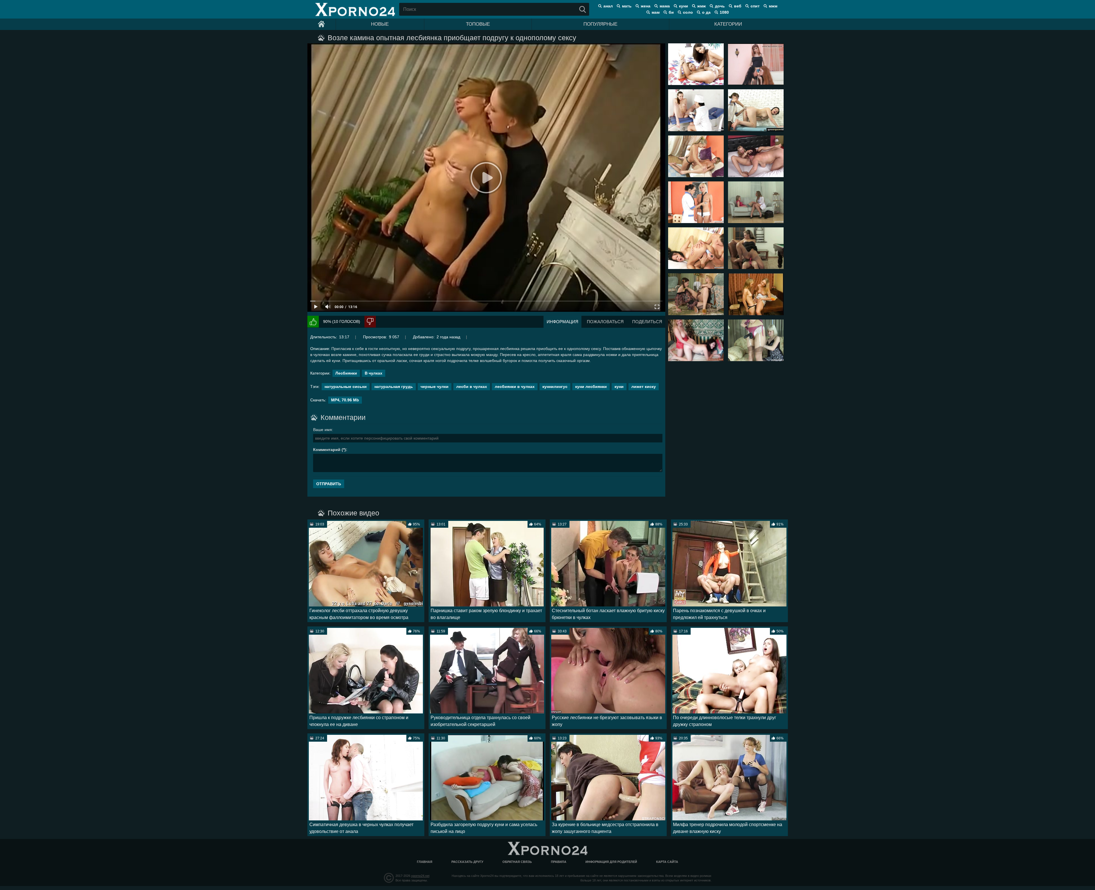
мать (627, 6)
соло (688, 12)
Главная (424, 861)
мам (656, 12)
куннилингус (554, 386)
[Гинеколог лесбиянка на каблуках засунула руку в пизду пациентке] (756, 110)
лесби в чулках (471, 386)
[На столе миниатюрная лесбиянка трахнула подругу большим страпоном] (756, 294)
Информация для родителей (611, 861)
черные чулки (435, 386)
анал (608, 6)
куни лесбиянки (591, 386)
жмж (701, 6)
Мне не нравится (370, 321)
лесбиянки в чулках (515, 386)
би (671, 12)
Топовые (478, 24)
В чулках (373, 373)
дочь (720, 6)
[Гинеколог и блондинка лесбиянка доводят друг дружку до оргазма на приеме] (696, 202)
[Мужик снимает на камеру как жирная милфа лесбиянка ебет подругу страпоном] (696, 340)
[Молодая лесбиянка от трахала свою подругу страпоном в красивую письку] (696, 156)
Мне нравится (313, 321)
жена (645, 6)
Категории (728, 24)
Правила (558, 861)
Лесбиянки (346, 373)
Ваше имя (322, 429)
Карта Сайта (667, 861)
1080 (724, 12)
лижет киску (643, 386)
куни (683, 6)
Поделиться (647, 321)
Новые (380, 24)
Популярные (600, 24)
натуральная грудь (393, 386)
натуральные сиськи (346, 386)
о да (706, 12)
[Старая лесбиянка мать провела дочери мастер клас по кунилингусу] (756, 156)
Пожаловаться (605, 321)
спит (755, 6)
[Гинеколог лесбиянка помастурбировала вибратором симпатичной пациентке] (696, 248)
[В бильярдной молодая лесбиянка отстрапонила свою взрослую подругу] (756, 248)
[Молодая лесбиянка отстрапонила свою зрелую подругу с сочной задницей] (696, 294)
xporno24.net (420, 875)
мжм (773, 6)
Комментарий (326, 449)
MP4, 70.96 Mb (345, 400)
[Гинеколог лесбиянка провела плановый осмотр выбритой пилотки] (696, 110)
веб (737, 6)
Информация (562, 321)
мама (665, 6)
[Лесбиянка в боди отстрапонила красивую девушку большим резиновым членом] (756, 340)
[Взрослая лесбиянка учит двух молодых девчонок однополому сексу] (756, 64)
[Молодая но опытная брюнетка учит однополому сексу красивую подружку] (696, 64)
